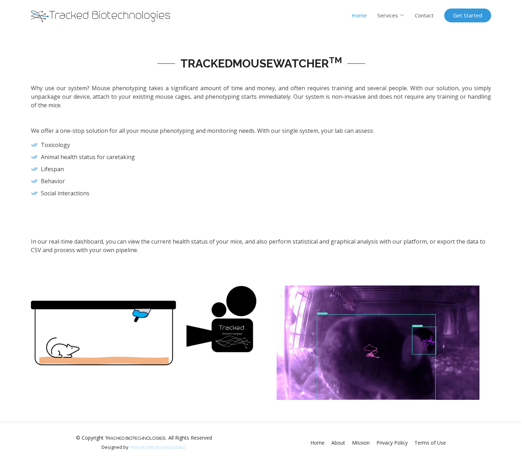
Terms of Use (430, 442)
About (338, 442)
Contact (424, 15)
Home (359, 15)
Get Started (467, 15)
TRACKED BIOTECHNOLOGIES (158, 447)
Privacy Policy (392, 442)
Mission (361, 442)
